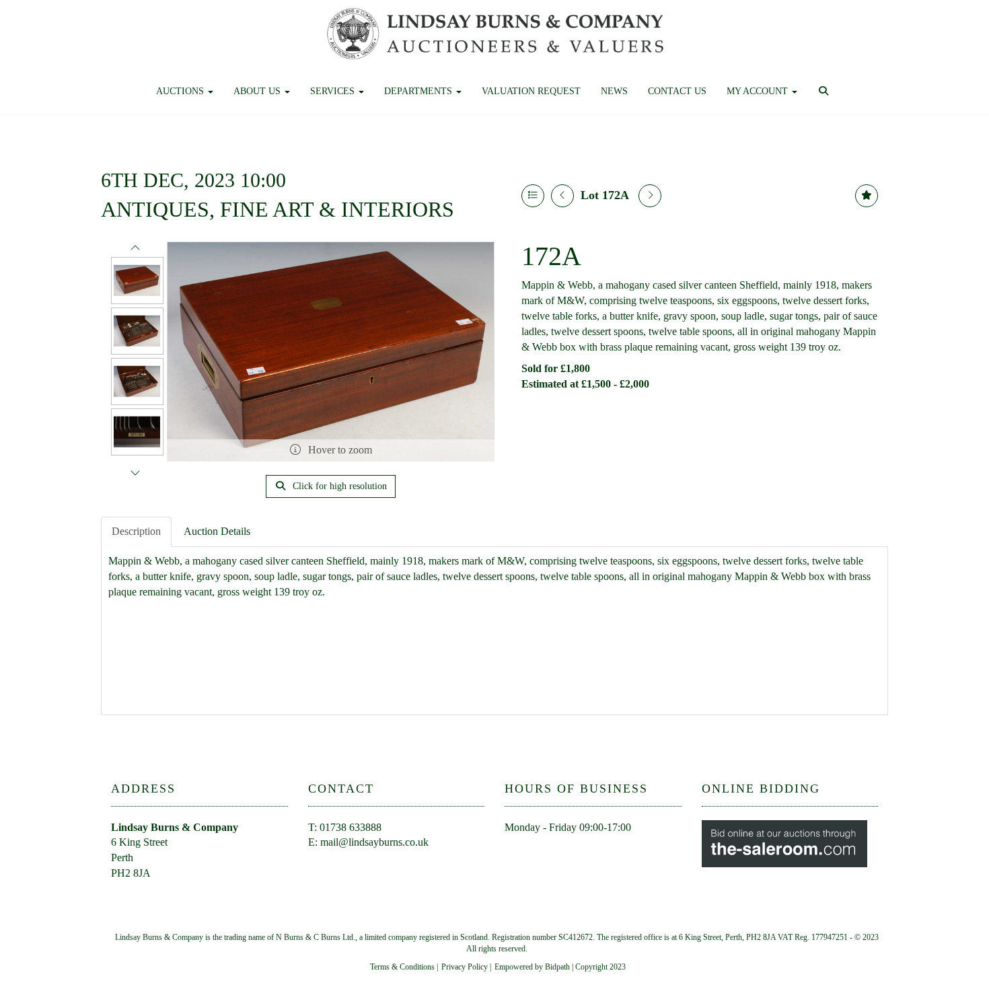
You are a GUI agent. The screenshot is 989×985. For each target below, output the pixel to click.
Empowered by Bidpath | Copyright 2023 (560, 967)
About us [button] (258, 91)
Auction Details (217, 531)
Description (136, 531)
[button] (825, 91)
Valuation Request (531, 91)
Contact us (677, 91)
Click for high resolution (338, 486)
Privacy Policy (464, 967)
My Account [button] (759, 91)
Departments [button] (419, 91)
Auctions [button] (181, 91)
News (614, 91)
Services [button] (333, 91)
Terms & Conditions (402, 967)
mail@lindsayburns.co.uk (374, 842)
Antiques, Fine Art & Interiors (277, 209)
